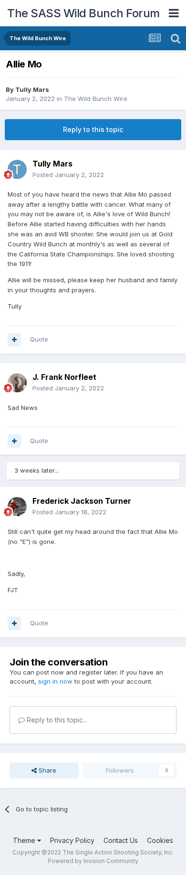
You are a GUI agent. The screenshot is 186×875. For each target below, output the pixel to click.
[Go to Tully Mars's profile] (17, 169)
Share (46, 770)
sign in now (55, 681)
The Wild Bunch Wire (95, 98)
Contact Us (120, 840)
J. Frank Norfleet (64, 377)
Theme (25, 840)
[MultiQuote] (14, 339)
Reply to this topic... (56, 720)
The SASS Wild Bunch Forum (83, 13)
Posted (68, 174)
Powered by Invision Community (93, 860)
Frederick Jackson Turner (81, 501)
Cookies (160, 840)
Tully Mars (32, 89)
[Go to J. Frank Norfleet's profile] (17, 382)
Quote (39, 339)
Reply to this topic (93, 129)
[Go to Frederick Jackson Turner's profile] (17, 506)
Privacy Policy (72, 840)
